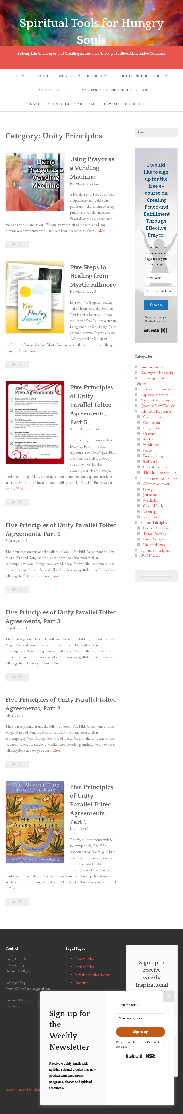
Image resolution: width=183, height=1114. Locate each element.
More (101, 231)
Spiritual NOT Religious (139, 76)
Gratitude (149, 434)
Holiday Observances (156, 389)
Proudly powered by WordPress (25, 1090)
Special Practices (155, 467)
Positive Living (153, 456)
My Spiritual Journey (155, 400)
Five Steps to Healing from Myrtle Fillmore (93, 276)
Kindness (149, 439)
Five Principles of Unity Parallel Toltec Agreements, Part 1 (91, 804)
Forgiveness (152, 428)
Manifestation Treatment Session (114, 90)
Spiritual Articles (53, 90)
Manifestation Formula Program (62, 104)
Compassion (152, 417)
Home (21, 76)
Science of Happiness (156, 411)
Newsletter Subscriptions (92, 975)
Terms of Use (84, 967)
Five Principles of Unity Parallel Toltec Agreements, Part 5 (91, 405)
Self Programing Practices (159, 478)
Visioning (149, 511)
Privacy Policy (84, 959)
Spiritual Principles (154, 522)
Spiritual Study (153, 506)
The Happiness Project (160, 472)
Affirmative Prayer (156, 484)
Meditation (150, 500)
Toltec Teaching (154, 534)
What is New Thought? (80, 76)
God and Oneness (155, 528)
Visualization (151, 517)
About (43, 76)
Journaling (150, 495)
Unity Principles (154, 539)
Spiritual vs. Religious (155, 550)
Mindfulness (152, 445)
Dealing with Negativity (157, 373)
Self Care (150, 461)
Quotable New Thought (158, 406)
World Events (150, 556)
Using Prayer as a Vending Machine (92, 168)
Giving (147, 489)
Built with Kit (156, 330)
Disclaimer (82, 983)
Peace (147, 450)
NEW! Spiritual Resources (128, 104)
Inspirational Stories (154, 395)
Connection (151, 422)
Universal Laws (154, 545)
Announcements (152, 367)
